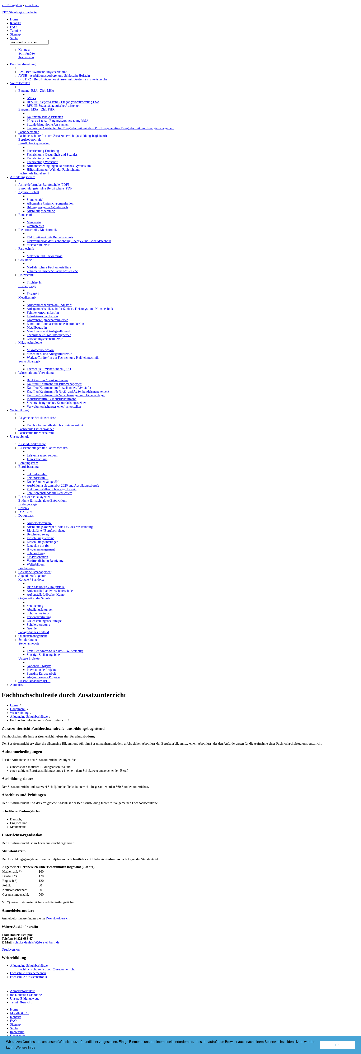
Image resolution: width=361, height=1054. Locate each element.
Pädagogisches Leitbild (33, 632)
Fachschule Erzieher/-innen (36, 429)
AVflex (31, 98)
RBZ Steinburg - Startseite (19, 12)
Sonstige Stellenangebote (43, 654)
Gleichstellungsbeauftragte (44, 621)
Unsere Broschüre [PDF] (34, 681)
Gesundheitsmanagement (34, 572)
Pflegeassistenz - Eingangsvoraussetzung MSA (58, 120)
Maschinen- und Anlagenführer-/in (49, 331)
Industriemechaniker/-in (42, 316)
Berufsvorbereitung (23, 64)
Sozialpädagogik (29, 361)
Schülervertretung (38, 624)
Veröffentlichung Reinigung (45, 560)
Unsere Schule (19, 436)
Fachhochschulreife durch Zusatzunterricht (55, 425)
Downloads (26, 515)
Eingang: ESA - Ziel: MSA (36, 90)
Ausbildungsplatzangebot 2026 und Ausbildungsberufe (63, 485)
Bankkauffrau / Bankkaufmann (47, 380)
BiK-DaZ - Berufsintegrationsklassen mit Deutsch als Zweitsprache (62, 79)
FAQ (13, 27)
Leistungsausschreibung (42, 455)
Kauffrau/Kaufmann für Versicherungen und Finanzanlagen (66, 395)
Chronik (23, 508)
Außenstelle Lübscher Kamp (46, 594)
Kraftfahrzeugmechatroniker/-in (47, 320)
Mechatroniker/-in (38, 245)
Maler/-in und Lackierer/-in (44, 256)
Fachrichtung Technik (41, 158)
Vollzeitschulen (20, 83)
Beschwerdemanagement (34, 496)
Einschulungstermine (40, 538)
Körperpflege (27, 286)
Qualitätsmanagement (32, 636)
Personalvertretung (39, 617)
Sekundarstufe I (37, 474)
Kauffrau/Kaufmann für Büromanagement (54, 384)
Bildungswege (27, 504)
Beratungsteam (28, 463)
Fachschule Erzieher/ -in (34, 173)
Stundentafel (35, 199)
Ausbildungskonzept (32, 444)
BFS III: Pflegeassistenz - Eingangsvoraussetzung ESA (63, 102)
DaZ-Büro (25, 512)
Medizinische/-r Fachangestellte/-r (49, 267)
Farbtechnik (26, 248)
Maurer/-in (34, 222)
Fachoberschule (28, 132)
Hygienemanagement (41, 549)
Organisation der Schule (34, 598)
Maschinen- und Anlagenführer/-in (49, 354)
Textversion (26, 57)
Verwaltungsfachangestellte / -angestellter (54, 406)
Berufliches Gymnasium (34, 143)
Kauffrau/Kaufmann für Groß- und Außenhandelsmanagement (68, 391)
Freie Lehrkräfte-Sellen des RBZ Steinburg (55, 651)
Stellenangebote (28, 643)
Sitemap (15, 34)
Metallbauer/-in (37, 327)
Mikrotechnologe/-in (40, 350)
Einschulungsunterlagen (42, 542)
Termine (15, 30)
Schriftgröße (26, 53)
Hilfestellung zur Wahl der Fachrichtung (53, 169)
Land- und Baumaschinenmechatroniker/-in (55, 323)
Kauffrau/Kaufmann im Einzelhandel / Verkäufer (59, 387)
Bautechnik (25, 214)
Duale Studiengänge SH (43, 481)
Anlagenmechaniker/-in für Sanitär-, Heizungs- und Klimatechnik (70, 308)
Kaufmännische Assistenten (45, 117)
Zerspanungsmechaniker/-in (45, 339)
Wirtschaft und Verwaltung (36, 372)
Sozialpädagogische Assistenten (48, 124)
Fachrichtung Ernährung (43, 151)
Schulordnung (36, 553)
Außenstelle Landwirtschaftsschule (50, 590)
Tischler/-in (34, 282)
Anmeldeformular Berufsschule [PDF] (43, 184)
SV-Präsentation (37, 557)
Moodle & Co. (19, 1013)
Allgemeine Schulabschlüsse (37, 418)
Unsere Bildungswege (24, 998)
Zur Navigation (12, 5)
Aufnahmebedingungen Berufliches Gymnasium (59, 166)
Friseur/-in (33, 293)
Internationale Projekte (41, 669)
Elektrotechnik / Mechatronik (37, 229)
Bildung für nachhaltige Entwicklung (42, 500)
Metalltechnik (27, 297)
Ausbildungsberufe (22, 177)
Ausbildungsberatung (41, 211)
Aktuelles (16, 685)
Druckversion (11, 949)
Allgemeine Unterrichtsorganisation (50, 203)
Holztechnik (26, 275)
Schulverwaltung (38, 613)
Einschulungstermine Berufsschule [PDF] (45, 188)
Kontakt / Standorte (31, 579)
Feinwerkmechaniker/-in (43, 312)
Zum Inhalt (32, 5)
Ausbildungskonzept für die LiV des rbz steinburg (60, 527)
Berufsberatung (28, 466)
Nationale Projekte (39, 666)
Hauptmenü (17, 709)
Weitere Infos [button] (25, 1047)
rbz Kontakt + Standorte (26, 995)
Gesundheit (25, 260)
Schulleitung (35, 606)
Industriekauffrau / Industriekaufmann (51, 399)
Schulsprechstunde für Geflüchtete (49, 493)
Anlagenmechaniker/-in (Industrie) (49, 305)
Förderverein (26, 568)
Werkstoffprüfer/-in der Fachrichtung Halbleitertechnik (63, 357)
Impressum (17, 1032)
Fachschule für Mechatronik (36, 433)
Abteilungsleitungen (40, 609)
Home (14, 19)
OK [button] (337, 1045)
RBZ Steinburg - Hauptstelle (46, 587)
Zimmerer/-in (35, 226)
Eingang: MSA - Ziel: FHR (36, 109)
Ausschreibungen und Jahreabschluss (42, 448)
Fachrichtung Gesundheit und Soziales (52, 154)
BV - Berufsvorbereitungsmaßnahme (42, 72)
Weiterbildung (19, 410)
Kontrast (24, 49)
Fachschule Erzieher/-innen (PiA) (49, 369)
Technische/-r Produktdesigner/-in (49, 335)
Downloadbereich (57, 918)
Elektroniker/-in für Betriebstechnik (50, 237)
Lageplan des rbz (38, 545)
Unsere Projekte (28, 658)
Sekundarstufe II (37, 478)
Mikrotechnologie (30, 342)
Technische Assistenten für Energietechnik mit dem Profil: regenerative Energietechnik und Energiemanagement (100, 128)
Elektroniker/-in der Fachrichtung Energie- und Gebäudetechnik (69, 241)
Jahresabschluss (37, 459)
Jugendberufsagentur (32, 575)
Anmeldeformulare (39, 523)
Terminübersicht (20, 1002)
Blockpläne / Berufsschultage (46, 530)
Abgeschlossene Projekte (43, 677)
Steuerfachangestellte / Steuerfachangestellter (56, 402)
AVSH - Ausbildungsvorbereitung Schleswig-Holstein (54, 75)
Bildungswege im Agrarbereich (47, 207)
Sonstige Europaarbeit (41, 673)
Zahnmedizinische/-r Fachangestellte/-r (52, 271)
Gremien (32, 628)
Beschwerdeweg (38, 534)
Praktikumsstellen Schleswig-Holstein (51, 489)
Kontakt (15, 23)
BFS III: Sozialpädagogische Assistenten (53, 105)
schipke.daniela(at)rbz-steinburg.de (36, 942)
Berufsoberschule (29, 139)
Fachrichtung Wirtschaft (42, 162)
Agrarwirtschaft (28, 192)
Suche (14, 38)
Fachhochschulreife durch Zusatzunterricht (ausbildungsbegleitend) (62, 135)
